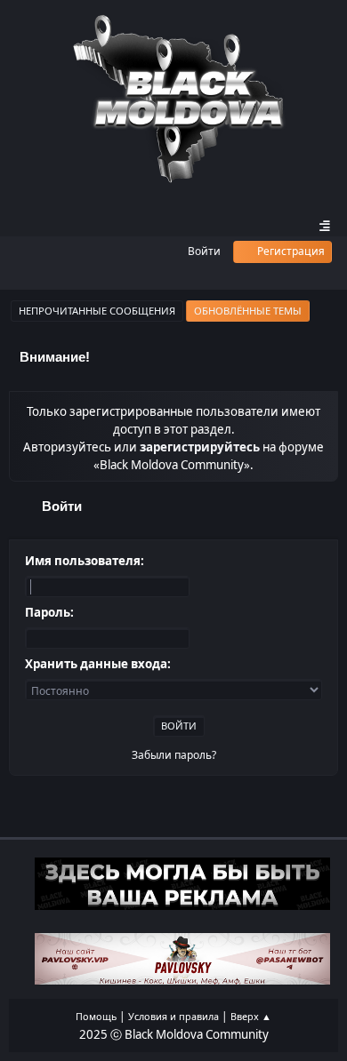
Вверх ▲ (250, 1016)
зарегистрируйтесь (200, 447)
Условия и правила (173, 1016)
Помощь (96, 1016)
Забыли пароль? (174, 754)
